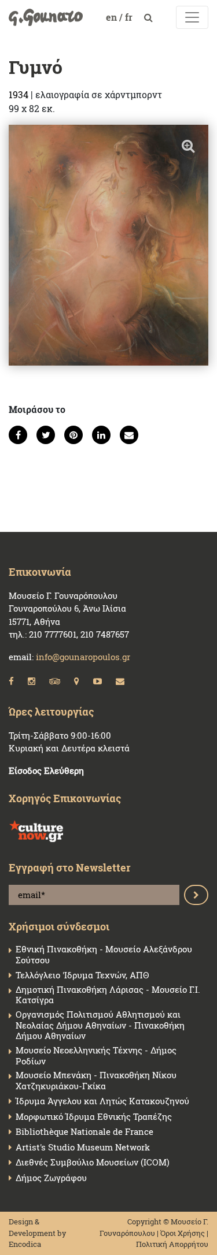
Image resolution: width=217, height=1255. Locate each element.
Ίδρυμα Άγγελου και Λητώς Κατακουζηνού (102, 1101)
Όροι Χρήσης (182, 1233)
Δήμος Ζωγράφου (51, 1177)
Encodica (25, 1244)
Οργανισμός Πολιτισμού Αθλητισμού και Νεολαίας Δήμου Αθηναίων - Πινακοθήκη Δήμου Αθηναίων (100, 1025)
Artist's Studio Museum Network (83, 1147)
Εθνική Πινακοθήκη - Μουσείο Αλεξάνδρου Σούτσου (104, 955)
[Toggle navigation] (192, 17)
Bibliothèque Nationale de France (84, 1131)
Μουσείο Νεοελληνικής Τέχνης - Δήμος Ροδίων (96, 1056)
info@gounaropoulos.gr (83, 656)
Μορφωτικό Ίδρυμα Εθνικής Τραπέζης (94, 1116)
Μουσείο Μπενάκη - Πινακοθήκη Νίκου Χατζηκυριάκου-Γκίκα (96, 1081)
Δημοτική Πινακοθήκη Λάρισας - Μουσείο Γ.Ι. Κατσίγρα (108, 995)
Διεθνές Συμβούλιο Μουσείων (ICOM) (93, 1162)
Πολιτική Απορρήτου (172, 1244)
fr (130, 17)
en (112, 17)
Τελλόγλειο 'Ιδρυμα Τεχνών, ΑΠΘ (82, 975)
